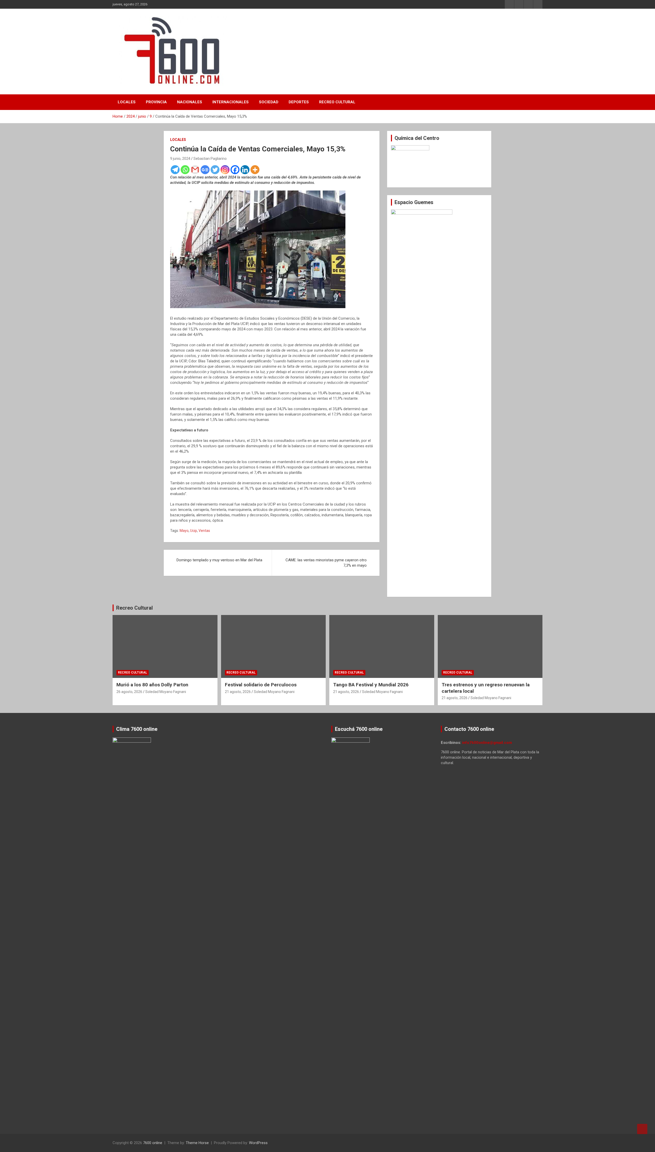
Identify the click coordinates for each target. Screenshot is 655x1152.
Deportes (299, 102)
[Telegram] (175, 169)
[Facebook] (235, 169)
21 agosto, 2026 (238, 692)
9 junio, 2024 (180, 158)
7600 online (152, 1142)
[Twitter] (215, 169)
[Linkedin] (245, 169)
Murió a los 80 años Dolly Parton (152, 685)
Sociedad (268, 102)
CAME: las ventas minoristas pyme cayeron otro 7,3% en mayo (326, 563)
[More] (254, 169)
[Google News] (205, 169)
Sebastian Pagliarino (210, 158)
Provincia (156, 102)
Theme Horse (197, 1142)
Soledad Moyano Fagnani (165, 692)
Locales (127, 102)
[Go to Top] (642, 1129)
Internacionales (230, 102)
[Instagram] (225, 169)
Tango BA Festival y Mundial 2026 (371, 685)
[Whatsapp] (185, 169)
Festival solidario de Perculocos (261, 685)
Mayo (184, 531)
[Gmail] (195, 169)
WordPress (258, 1142)
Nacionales (189, 102)
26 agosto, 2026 (129, 692)
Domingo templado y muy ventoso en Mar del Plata (219, 560)
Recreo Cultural (337, 102)
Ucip (193, 531)
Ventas (204, 531)
